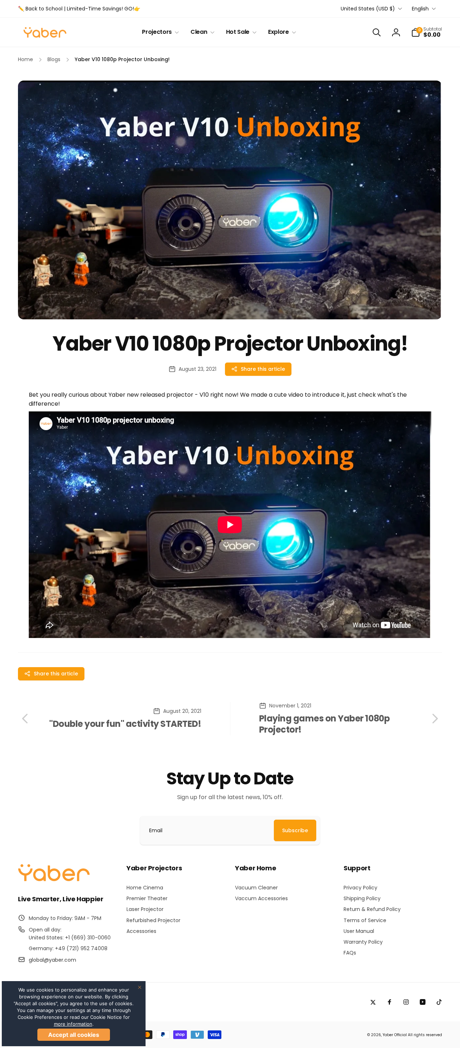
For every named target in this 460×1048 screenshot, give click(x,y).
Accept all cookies (73, 1034)
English (420, 8)
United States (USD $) (368, 8)
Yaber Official (395, 1035)
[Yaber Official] (54, 879)
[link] (79, 9)
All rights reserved (425, 1035)
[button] (159, 32)
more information (73, 1024)
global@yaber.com (52, 959)
